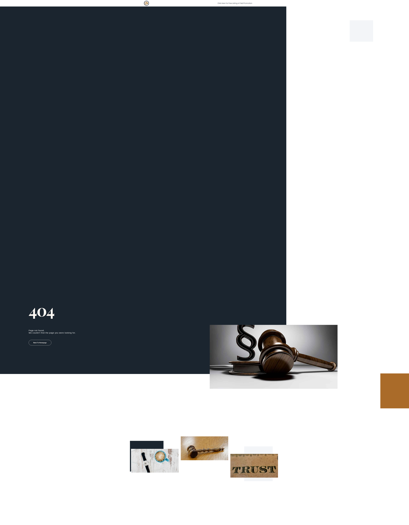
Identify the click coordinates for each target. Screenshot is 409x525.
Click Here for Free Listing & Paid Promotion (234, 3)
